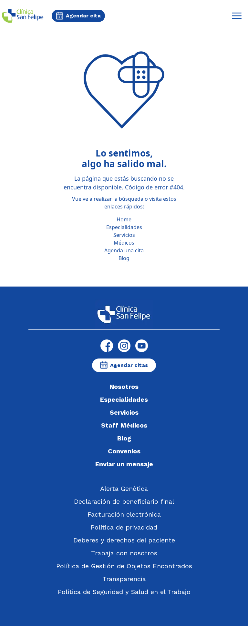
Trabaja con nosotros (124, 553)
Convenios (124, 451)
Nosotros (124, 386)
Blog (124, 258)
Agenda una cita (124, 250)
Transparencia (124, 579)
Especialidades (124, 227)
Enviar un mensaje (124, 464)
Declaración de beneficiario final (124, 501)
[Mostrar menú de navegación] (236, 16)
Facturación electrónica (124, 514)
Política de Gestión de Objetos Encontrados (124, 566)
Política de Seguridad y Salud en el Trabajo (124, 592)
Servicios (124, 234)
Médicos (124, 242)
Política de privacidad (124, 527)
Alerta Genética (124, 488)
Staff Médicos (124, 425)
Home (124, 219)
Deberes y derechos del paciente (124, 540)
